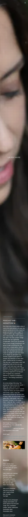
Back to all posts (8, 316)
